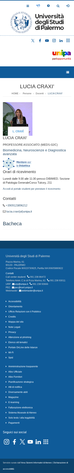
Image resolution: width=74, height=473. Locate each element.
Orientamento (15, 306)
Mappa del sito (16, 321)
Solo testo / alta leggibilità (21, 417)
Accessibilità (14, 301)
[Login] (67, 6)
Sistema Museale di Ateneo (22, 412)
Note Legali (14, 327)
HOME (15, 93)
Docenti (40, 93)
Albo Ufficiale (15, 371)
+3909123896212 (16, 205)
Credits (12, 316)
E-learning (13, 402)
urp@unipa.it (21, 284)
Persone (27, 93)
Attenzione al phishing (19, 337)
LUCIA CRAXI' (37, 86)
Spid (10, 357)
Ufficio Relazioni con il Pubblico (24, 311)
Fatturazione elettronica (20, 407)
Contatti (10, 273)
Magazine (13, 397)
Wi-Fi (11, 352)
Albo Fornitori (15, 377)
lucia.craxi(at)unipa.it (19, 211)
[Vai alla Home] (37, 18)
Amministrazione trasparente (23, 366)
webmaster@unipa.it (32, 290)
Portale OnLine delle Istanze (23, 347)
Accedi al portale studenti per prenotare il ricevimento (31, 188)
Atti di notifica (15, 387)
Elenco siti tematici (18, 342)
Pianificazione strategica (21, 382)
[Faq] (48, 6)
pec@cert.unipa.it (24, 287)
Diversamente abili (18, 392)
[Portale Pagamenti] (38, 6)
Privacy (12, 332)
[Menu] (67, 72)
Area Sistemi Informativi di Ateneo (36, 463)
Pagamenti (14, 423)
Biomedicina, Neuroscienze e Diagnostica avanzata (34, 152)
